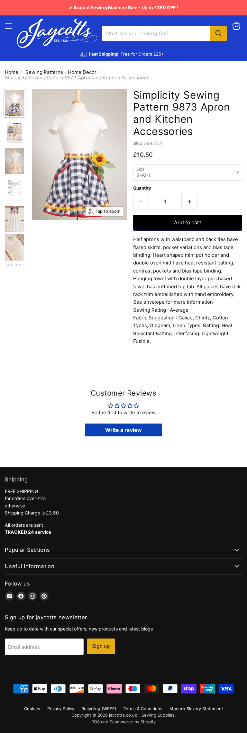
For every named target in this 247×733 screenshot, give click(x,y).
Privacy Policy (60, 708)
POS (95, 721)
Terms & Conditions (143, 708)
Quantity (142, 188)
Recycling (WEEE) (98, 708)
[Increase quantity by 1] (189, 202)
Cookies (32, 708)
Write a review (123, 430)
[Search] (218, 33)
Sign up (101, 646)
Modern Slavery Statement (196, 708)
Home (11, 72)
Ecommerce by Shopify (133, 721)
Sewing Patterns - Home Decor (60, 72)
